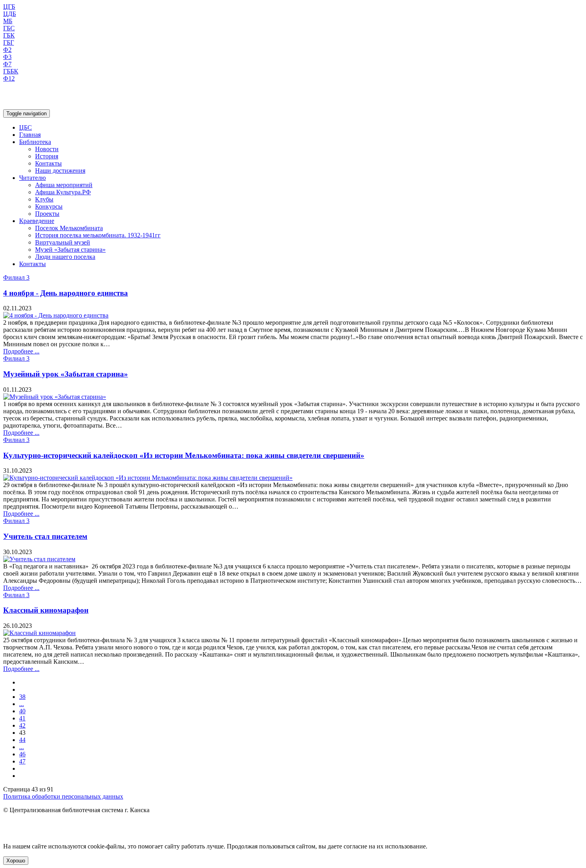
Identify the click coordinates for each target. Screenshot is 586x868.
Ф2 (7, 49)
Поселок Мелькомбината (69, 228)
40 (22, 711)
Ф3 (7, 56)
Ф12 (9, 78)
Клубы (44, 199)
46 (22, 754)
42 (22, 725)
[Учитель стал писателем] (39, 559)
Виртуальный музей (62, 242)
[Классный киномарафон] (39, 632)
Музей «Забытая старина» (70, 249)
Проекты (47, 213)
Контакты (48, 163)
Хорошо (15, 861)
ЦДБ (9, 13)
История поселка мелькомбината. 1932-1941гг (98, 235)
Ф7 (7, 64)
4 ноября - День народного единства (65, 293)
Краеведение (36, 220)
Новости (47, 149)
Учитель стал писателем (45, 536)
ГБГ (8, 42)
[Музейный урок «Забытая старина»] (54, 396)
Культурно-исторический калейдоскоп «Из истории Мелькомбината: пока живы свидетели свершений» (183, 455)
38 (22, 696)
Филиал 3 (16, 277)
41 (22, 718)
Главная (30, 134)
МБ (7, 21)
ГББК (10, 71)
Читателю (32, 177)
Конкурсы (49, 206)
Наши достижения (60, 170)
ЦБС (25, 127)
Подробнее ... (21, 351)
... (21, 703)
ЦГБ (9, 6)
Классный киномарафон (45, 610)
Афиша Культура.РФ (63, 192)
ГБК (9, 35)
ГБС (9, 28)
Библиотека (35, 141)
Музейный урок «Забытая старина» (65, 374)
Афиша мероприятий (63, 184)
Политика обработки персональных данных (63, 796)
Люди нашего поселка (65, 256)
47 (22, 761)
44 (22, 739)
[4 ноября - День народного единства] (55, 315)
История (46, 156)
